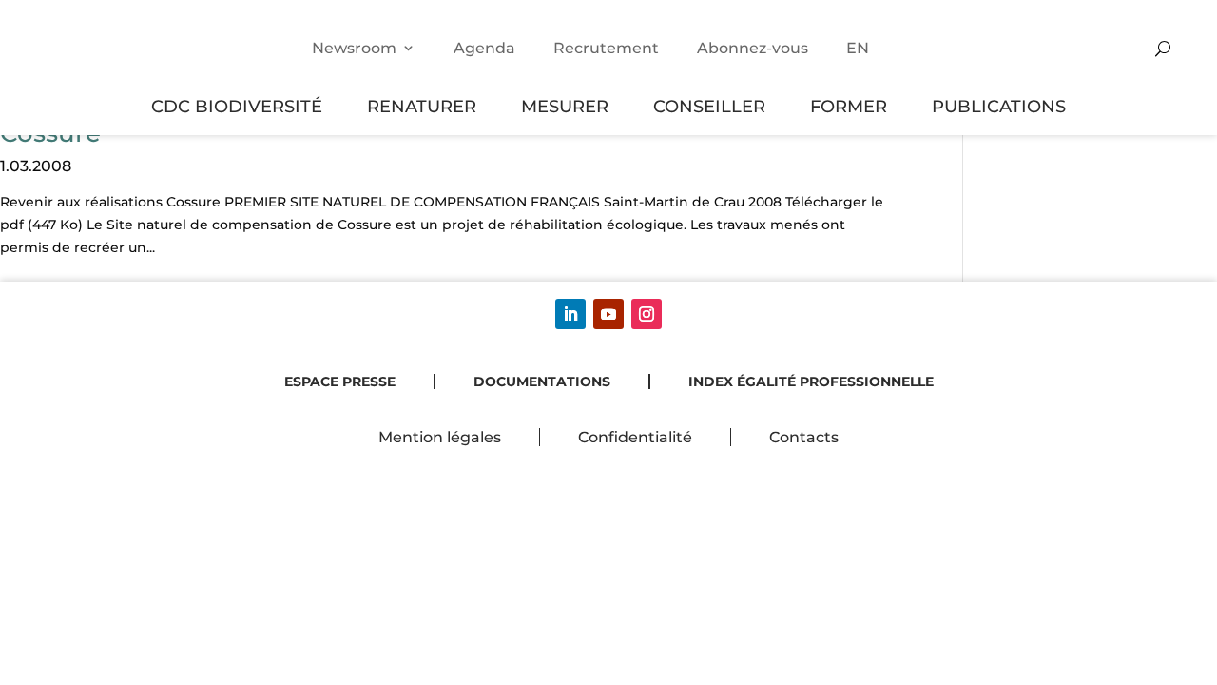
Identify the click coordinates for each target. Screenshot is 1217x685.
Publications (999, 106)
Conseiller (709, 106)
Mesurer (564, 106)
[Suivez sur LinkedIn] (570, 314)
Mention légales (439, 437)
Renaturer (421, 106)
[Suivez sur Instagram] (646, 314)
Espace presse (340, 381)
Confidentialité (635, 437)
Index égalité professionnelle (811, 381)
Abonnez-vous (752, 48)
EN (857, 48)
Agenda (484, 48)
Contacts (804, 437)
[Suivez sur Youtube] (608, 314)
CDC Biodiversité (236, 106)
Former (848, 106)
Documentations (541, 381)
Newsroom (354, 48)
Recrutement (606, 48)
